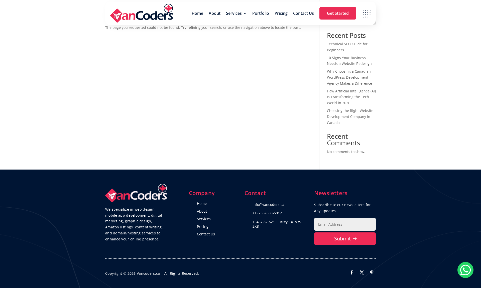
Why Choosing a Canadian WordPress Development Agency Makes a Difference (349, 77)
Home (197, 13)
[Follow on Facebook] (352, 272)
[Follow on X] (362, 272)
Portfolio (260, 13)
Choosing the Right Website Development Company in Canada (350, 116)
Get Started (338, 13)
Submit (342, 238)
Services (234, 13)
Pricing (281, 13)
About (214, 13)
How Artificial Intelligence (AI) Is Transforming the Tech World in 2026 (351, 97)
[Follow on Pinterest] (372, 272)
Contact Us (303, 13)
